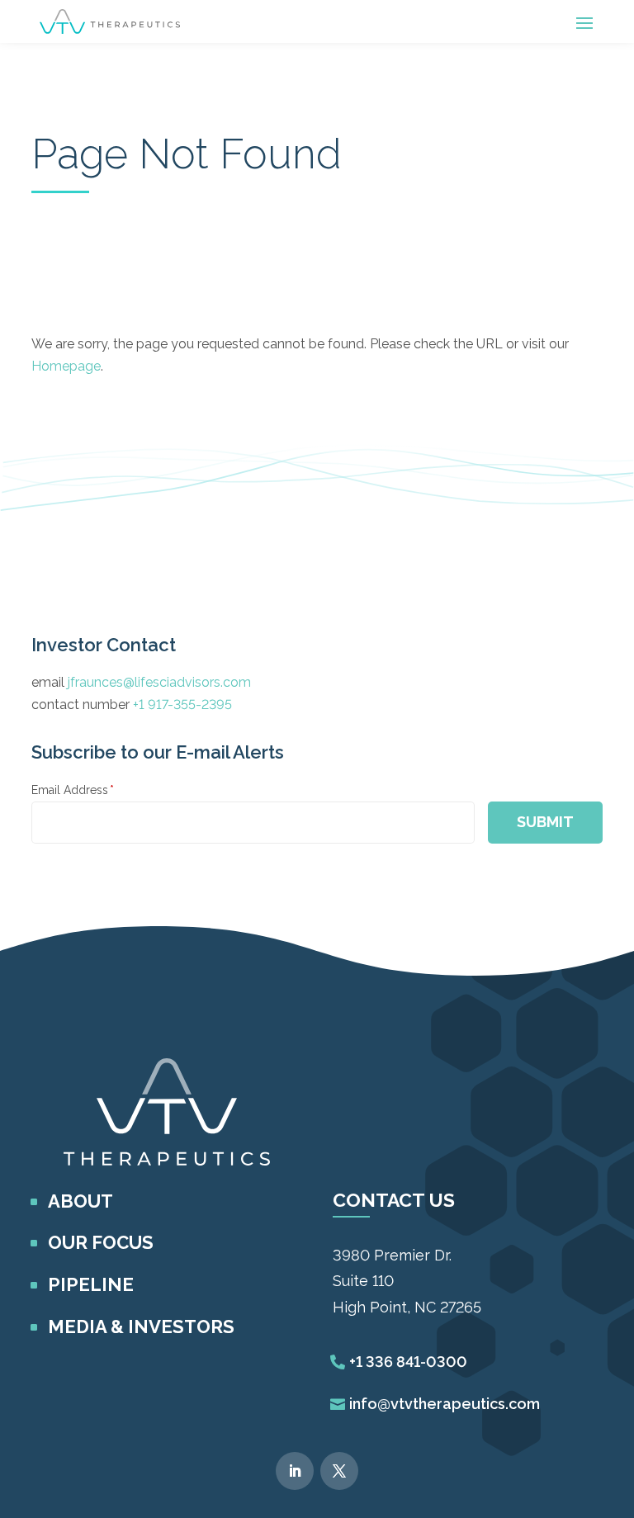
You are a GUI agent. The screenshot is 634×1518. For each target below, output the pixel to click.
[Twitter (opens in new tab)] (339, 1471)
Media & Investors (141, 1326)
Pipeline (91, 1284)
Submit (545, 821)
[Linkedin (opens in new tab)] (295, 1471)
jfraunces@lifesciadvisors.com (159, 682)
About (80, 1201)
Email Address (72, 790)
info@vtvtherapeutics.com (444, 1403)
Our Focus (101, 1242)
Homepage (66, 366)
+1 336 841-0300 (408, 1361)
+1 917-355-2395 (182, 704)
